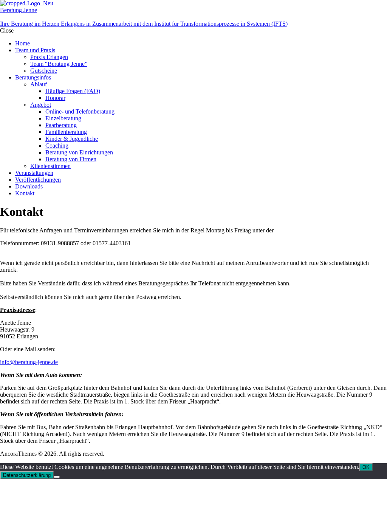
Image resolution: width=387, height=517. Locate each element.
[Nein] (57, 477)
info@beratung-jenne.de (29, 362)
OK (366, 467)
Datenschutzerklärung (27, 475)
